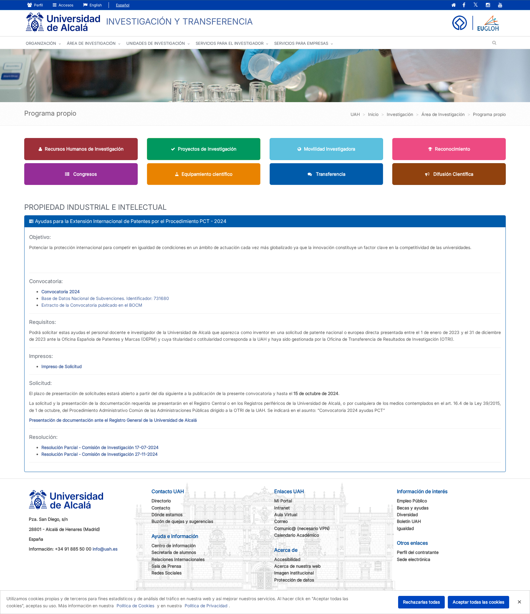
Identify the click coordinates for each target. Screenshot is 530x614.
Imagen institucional (294, 572)
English (95, 5)
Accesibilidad (287, 559)
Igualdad (405, 528)
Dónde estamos (167, 514)
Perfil (38, 5)
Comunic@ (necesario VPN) (302, 528)
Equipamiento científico (207, 174)
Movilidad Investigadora (329, 149)
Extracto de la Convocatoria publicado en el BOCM (91, 305)
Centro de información (174, 545)
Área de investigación (91, 43)
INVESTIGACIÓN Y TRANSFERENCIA (179, 21)
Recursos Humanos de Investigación (84, 149)
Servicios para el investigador (229, 43)
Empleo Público (412, 500)
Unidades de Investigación (155, 43)
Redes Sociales (167, 572)
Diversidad (407, 514)
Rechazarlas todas (421, 601)
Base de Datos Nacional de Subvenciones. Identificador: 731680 (105, 298)
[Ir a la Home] (63, 22)
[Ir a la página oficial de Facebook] (464, 5)
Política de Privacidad (206, 605)
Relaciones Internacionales (178, 559)
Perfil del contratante (418, 552)
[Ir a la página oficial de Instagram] (488, 5)
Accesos (65, 5)
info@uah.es (105, 548)
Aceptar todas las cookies (478, 601)
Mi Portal (283, 500)
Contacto (161, 507)
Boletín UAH (409, 521)
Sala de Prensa (166, 566)
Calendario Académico (296, 535)
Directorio (161, 500)
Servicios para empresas (301, 43)
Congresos (84, 174)
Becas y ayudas (412, 507)
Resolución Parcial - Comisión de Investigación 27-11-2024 (99, 454)
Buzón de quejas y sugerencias (182, 521)
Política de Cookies (135, 605)
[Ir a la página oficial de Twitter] (475, 5)
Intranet (282, 507)
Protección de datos (294, 579)
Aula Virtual (285, 514)
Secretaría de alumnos (174, 552)
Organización (41, 43)
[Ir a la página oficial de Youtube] (500, 5)
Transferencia (330, 174)
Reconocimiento (452, 149)
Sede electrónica (413, 559)
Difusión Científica (452, 174)
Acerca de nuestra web (297, 566)
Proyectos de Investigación (207, 149)
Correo (281, 521)
